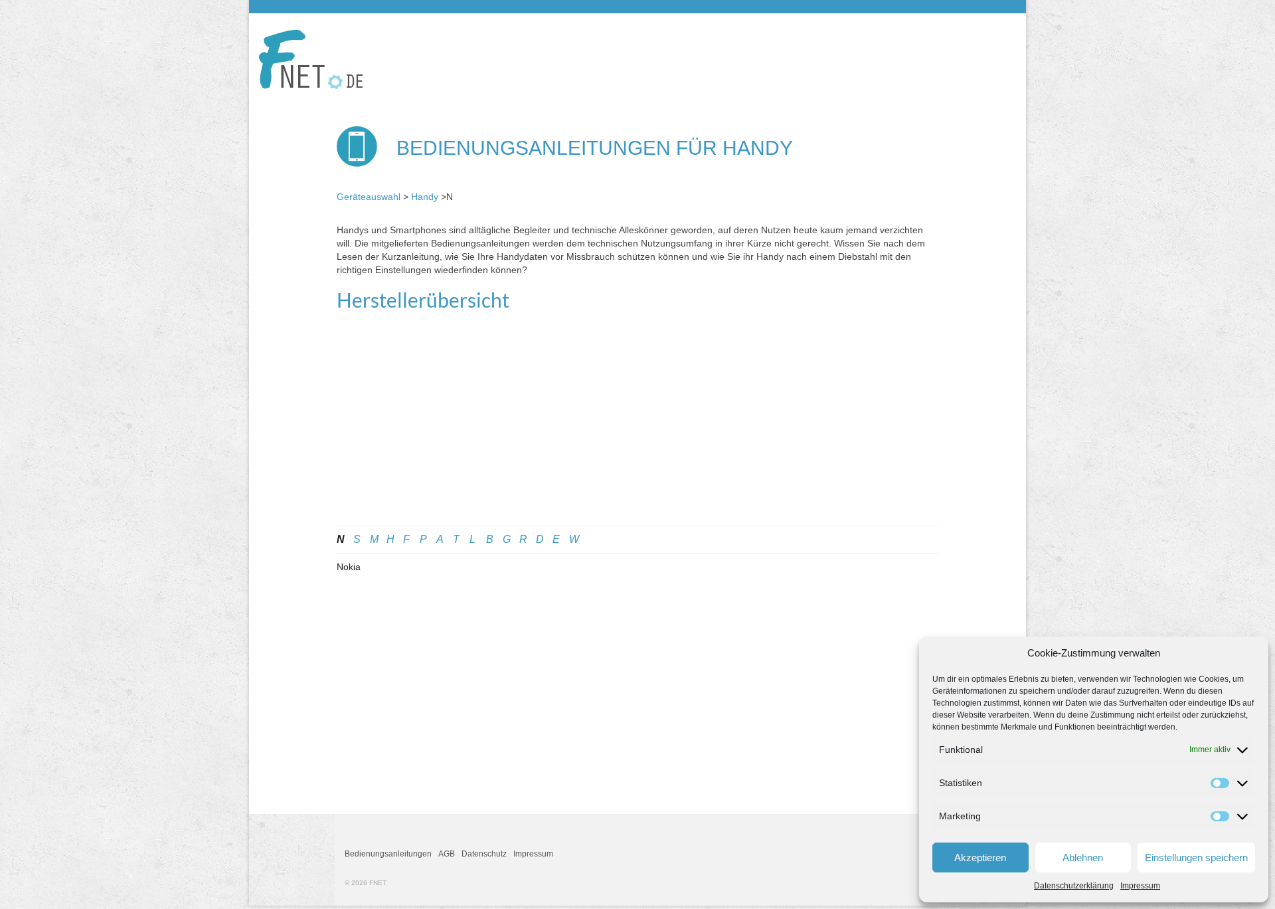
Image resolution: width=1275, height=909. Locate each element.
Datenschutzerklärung (1074, 885)
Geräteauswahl (368, 196)
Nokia (349, 566)
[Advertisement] (637, 426)
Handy (424, 196)
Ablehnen (1082, 857)
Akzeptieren (980, 857)
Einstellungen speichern (1196, 857)
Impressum (1140, 885)
